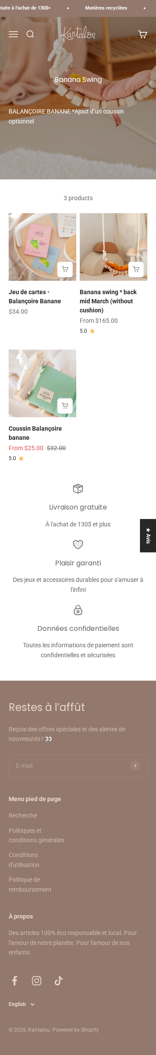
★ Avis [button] (148, 535)
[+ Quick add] (65, 269)
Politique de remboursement (30, 884)
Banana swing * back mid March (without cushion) (108, 301)
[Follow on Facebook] (14, 981)
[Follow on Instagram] (36, 981)
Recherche (23, 815)
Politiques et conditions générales (36, 835)
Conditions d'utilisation (24, 859)
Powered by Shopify (75, 1030)
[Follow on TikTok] (59, 981)
